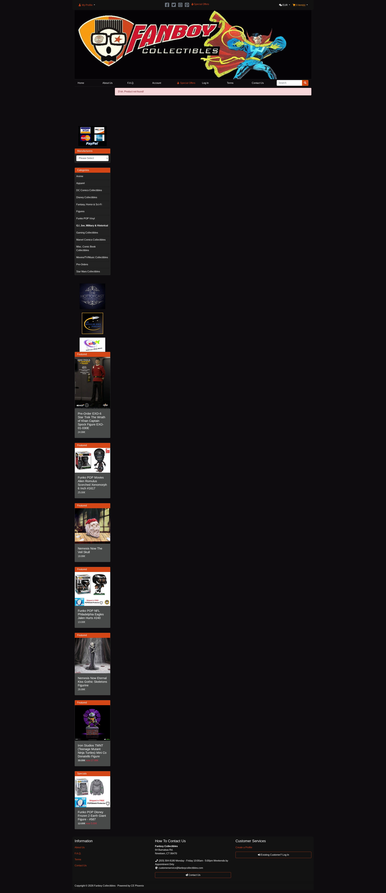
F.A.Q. (130, 83)
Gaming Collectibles (87, 232)
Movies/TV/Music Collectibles (92, 257)
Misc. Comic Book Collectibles (86, 248)
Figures (80, 211)
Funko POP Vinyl (85, 218)
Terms (230, 83)
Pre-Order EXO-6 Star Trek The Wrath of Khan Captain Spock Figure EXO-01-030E (91, 421)
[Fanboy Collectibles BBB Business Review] (92, 105)
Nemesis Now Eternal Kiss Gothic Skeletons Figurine (92, 681)
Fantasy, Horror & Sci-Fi (89, 204)
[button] (86, 5)
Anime (79, 176)
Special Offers (187, 83)
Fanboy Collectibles (104, 885)
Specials (82, 773)
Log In (205, 83)
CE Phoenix (137, 885)
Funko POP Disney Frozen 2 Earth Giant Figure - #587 (92, 815)
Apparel (80, 183)
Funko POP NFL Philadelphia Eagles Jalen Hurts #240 (91, 614)
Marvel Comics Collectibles (91, 239)
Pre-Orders (82, 264)
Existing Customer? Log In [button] (274, 855)
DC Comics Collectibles (89, 190)
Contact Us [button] (194, 875)
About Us (107, 83)
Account (156, 83)
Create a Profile (244, 847)
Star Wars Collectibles (88, 271)
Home (81, 83)
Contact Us (258, 83)
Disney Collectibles (86, 197)
